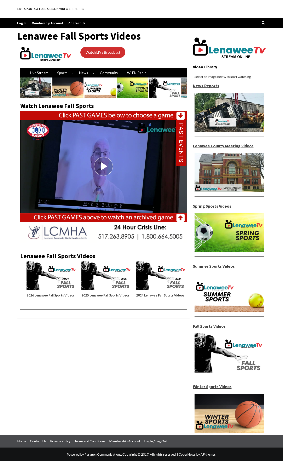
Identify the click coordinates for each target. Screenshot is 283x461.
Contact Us (76, 23)
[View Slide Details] (35, 87)
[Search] (263, 23)
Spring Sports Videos (212, 206)
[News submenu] (94, 73)
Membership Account (47, 23)
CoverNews (187, 454)
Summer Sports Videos (214, 266)
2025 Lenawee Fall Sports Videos (105, 295)
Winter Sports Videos (212, 386)
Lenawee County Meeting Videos (223, 145)
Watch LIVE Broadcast (103, 52)
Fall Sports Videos (209, 326)
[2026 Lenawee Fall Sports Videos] (52, 277)
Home (21, 441)
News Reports (206, 85)
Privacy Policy (60, 441)
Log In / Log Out (155, 441)
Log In (22, 23)
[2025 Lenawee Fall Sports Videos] (106, 277)
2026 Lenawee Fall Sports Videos (51, 295)
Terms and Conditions (89, 441)
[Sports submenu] (73, 73)
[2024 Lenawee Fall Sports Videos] (161, 277)
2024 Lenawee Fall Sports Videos (160, 295)
